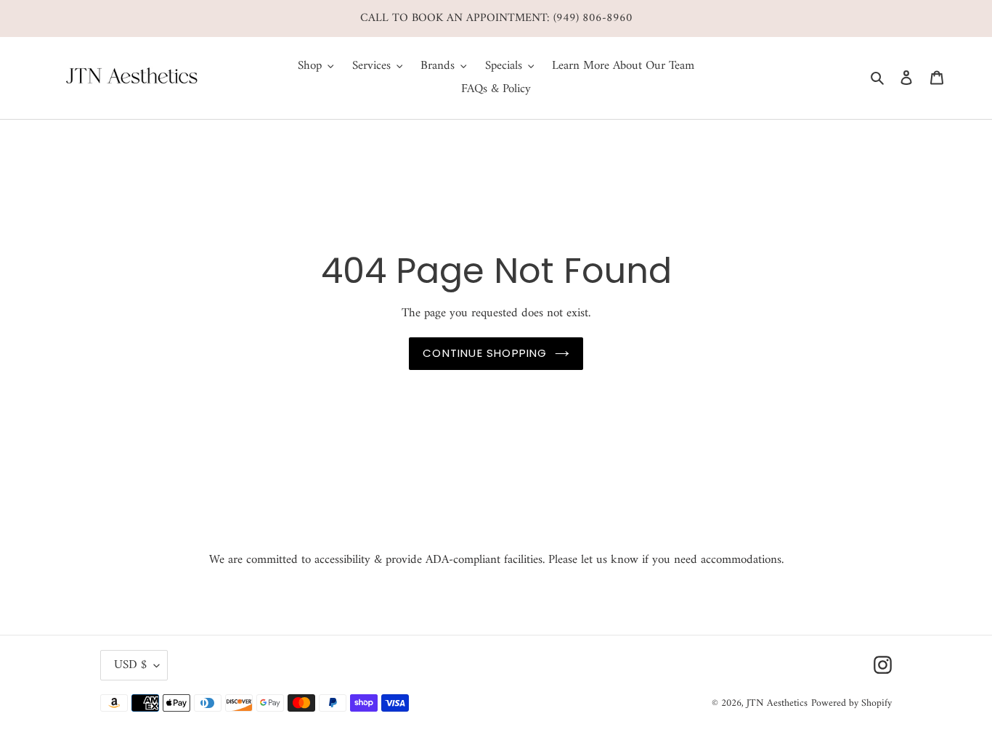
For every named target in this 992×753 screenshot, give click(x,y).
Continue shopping (485, 353)
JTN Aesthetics (777, 703)
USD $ (130, 665)
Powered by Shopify (851, 703)
